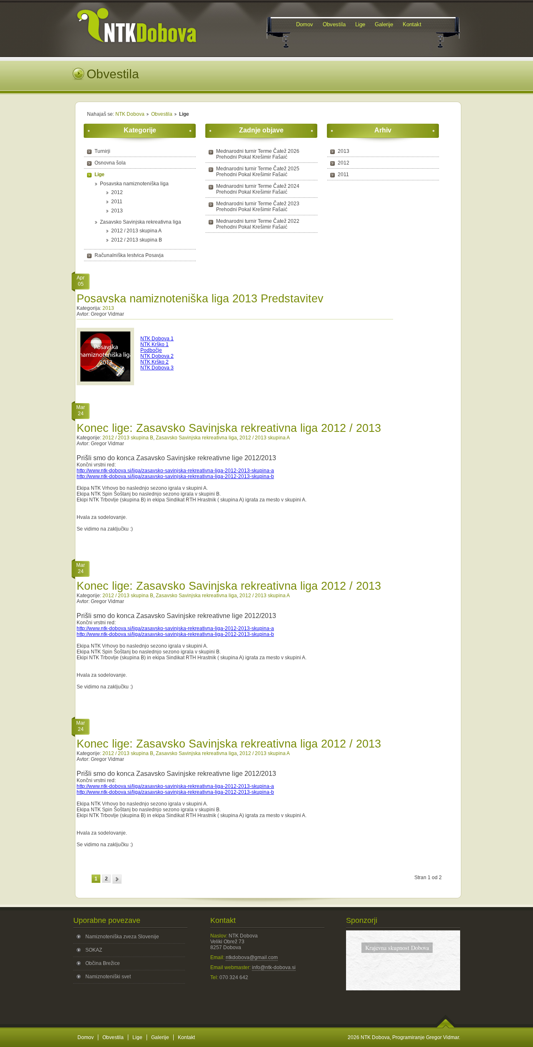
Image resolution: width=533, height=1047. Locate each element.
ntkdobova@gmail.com (252, 957)
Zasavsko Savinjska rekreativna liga (140, 221)
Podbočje (151, 350)
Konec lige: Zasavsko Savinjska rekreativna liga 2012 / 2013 (229, 428)
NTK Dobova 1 (157, 339)
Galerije (160, 1037)
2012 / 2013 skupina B (136, 239)
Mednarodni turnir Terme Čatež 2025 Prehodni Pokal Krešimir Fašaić (257, 171)
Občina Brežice (102, 963)
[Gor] (446, 1027)
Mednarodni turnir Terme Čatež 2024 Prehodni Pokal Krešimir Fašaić (257, 189)
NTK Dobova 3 (157, 368)
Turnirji (102, 151)
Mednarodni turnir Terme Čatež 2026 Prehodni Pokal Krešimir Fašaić (257, 154)
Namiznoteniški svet (108, 977)
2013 (117, 210)
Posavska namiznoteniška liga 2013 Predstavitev (200, 298)
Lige (100, 174)
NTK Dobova (129, 114)
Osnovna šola (110, 163)
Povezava (403, 980)
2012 (117, 192)
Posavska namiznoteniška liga (134, 183)
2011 (116, 201)
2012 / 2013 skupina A (136, 230)
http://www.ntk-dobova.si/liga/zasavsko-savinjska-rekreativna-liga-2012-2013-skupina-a (175, 471)
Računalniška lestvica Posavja (129, 255)
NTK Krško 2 (154, 362)
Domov (85, 1037)
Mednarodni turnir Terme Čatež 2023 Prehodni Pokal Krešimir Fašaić (257, 206)
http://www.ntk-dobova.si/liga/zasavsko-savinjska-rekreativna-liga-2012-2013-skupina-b (175, 476)
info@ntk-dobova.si (274, 967)
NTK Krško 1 (154, 344)
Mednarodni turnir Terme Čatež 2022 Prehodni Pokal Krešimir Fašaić (257, 224)
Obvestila (161, 114)
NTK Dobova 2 (157, 356)
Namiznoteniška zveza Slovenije (122, 937)
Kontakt (186, 1037)
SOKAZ (93, 950)
